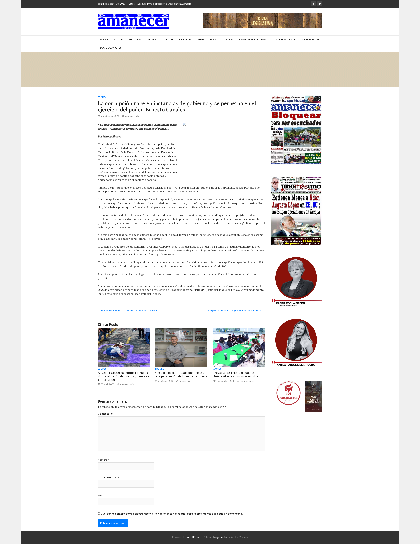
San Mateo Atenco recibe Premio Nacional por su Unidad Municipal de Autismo (179, 3)
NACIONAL (135, 39)
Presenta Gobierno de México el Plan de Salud (128, 310)
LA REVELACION (310, 39)
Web (100, 495)
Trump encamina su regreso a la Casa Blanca (235, 310)
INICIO (104, 39)
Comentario (106, 414)
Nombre (103, 460)
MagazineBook (221, 537)
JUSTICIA (228, 39)
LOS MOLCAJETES (111, 47)
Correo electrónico (110, 477)
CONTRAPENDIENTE (283, 39)
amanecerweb (132, 116)
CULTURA (168, 39)
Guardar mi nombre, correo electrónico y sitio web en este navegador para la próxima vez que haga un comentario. (172, 513)
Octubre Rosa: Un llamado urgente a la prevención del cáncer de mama (181, 374)
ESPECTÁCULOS (207, 39)
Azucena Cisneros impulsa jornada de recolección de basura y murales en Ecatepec (123, 376)
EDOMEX (118, 39)
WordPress (193, 537)
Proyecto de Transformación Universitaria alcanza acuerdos (235, 374)
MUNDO (152, 39)
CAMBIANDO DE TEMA (252, 39)
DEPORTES (185, 39)
